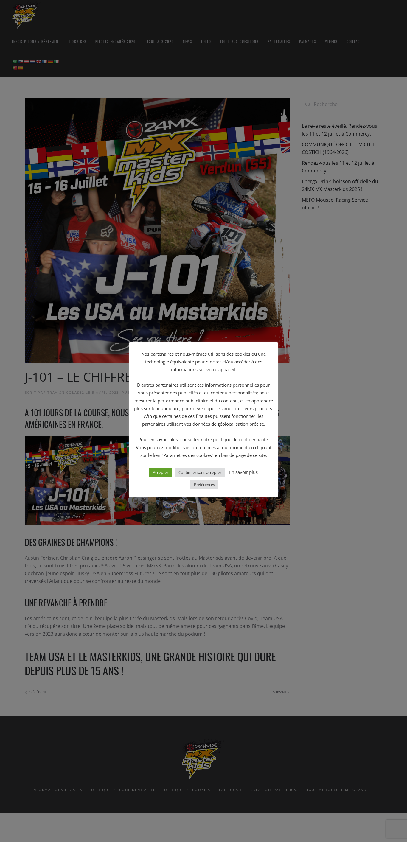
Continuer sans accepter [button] (199, 472)
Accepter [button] (160, 472)
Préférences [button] (204, 484)
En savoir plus (243, 472)
